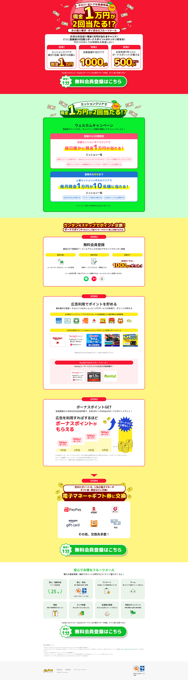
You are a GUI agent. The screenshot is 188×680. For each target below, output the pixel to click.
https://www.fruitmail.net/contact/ (129, 649)
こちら (99, 206)
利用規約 (68, 670)
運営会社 (59, 670)
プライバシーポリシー (80, 670)
